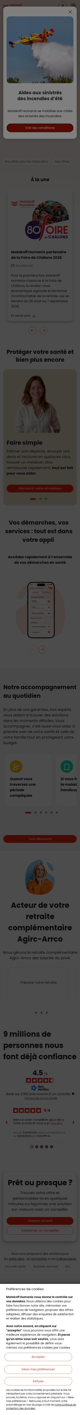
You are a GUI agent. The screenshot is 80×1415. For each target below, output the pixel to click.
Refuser (38, 1381)
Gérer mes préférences (38, 1369)
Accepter (38, 1357)
